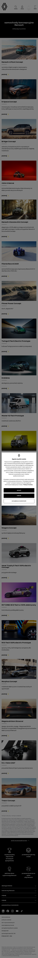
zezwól (19, 490)
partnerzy (17, 462)
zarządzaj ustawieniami (19, 501)
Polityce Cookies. (28, 484)
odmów (19, 495)
